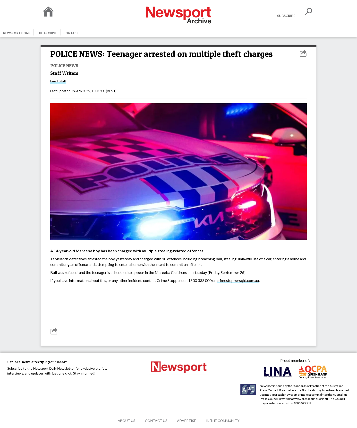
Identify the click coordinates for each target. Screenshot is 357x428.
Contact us (156, 421)
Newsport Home (17, 33)
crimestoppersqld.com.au (238, 280)
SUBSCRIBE (286, 16)
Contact (71, 33)
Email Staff (58, 81)
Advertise (186, 421)
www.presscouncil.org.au (311, 399)
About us (126, 421)
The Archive (47, 33)
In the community (222, 421)
